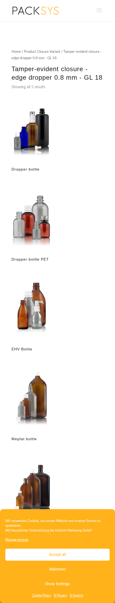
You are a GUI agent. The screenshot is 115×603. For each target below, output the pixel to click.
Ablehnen (57, 569)
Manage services (16, 539)
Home (16, 52)
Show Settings (57, 584)
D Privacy (60, 595)
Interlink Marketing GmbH (73, 530)
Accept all (57, 555)
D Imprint (76, 595)
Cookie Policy (41, 595)
